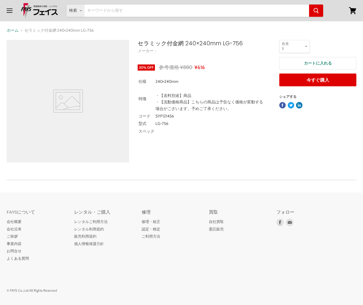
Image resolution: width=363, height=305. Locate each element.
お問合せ (14, 251)
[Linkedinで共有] (299, 105)
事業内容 (14, 243)
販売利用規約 (85, 236)
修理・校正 (151, 221)
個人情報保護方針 (89, 243)
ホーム (13, 30)
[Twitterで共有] (291, 105)
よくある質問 (18, 258)
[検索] (316, 11)
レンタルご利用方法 (91, 221)
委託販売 (216, 229)
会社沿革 (14, 229)
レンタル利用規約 (89, 229)
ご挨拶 (12, 236)
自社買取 (216, 221)
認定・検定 (151, 229)
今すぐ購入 (318, 80)
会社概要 (14, 221)
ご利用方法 (151, 236)
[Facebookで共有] (282, 105)
